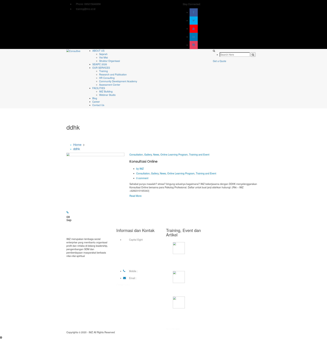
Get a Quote (219, 61)
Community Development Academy (118, 81)
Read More (135, 195)
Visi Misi (103, 57)
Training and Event (199, 154)
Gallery (148, 154)
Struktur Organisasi (109, 61)
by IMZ (140, 168)
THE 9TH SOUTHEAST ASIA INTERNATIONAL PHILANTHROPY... (188, 262)
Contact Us (98, 105)
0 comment (142, 178)
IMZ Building (106, 91)
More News (172, 329)
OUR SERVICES (101, 67)
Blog (94, 98)
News (156, 154)
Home (77, 144)
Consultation (136, 154)
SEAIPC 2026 (99, 64)
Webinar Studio (107, 95)
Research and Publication (113, 74)
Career (96, 101)
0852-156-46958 (147, 271)
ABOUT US (98, 50)
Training (103, 71)
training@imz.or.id (147, 278)
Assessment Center (109, 84)
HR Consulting (107, 78)
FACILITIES (98, 88)
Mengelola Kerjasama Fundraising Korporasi (191, 289)
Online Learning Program (174, 154)
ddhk (76, 148)
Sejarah (103, 54)
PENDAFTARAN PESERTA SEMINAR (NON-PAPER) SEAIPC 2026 (191, 317)
